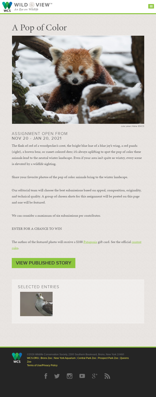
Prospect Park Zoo (108, 358)
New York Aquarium (65, 358)
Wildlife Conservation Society (7, 7)
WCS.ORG (33, 358)
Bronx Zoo (46, 358)
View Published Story (43, 263)
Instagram (69, 376)
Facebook (45, 376)
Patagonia (90, 241)
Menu (151, 6)
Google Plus (95, 376)
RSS (107, 376)
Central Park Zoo (86, 358)
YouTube (82, 376)
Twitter (57, 376)
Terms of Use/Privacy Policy (42, 365)
